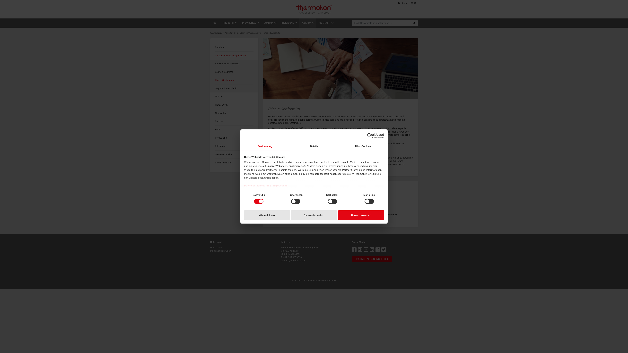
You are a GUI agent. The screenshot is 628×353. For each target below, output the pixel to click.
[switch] (295, 201)
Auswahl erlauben (314, 215)
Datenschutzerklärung (257, 185)
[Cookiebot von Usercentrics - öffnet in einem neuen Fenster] (369, 135)
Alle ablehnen (267, 215)
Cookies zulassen (361, 215)
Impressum (280, 185)
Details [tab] (314, 146)
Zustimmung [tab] (265, 146)
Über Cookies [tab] (363, 146)
